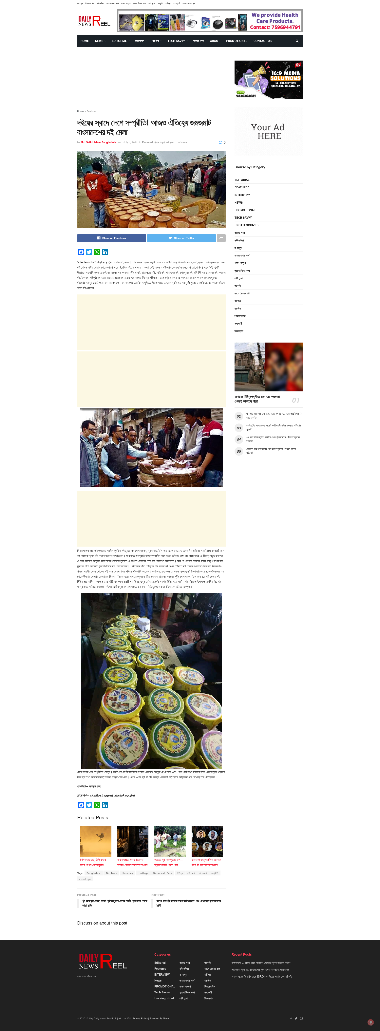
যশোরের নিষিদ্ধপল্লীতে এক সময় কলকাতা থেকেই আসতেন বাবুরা (257, 399)
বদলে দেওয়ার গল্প (188, 3)
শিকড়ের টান (89, 3)
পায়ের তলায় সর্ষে (242, 255)
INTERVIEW (242, 195)
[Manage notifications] (371, 1022)
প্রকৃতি (160, 3)
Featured (92, 111)
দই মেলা (191, 873)
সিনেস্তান (139, 41)
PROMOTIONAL (236, 41)
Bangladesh (94, 873)
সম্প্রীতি (214, 873)
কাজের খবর (198, 41)
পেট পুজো (151, 3)
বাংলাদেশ (203, 873)
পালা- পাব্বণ (126, 3)
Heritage (143, 873)
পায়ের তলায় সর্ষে (112, 3)
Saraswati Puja (162, 873)
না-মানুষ (80, 3)
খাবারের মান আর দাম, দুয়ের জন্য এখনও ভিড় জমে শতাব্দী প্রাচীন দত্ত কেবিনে (274, 416)
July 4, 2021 (130, 142)
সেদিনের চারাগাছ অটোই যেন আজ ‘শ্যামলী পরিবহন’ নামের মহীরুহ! (271, 451)
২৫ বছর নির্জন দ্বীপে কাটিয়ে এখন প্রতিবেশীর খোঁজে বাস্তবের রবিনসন (273, 439)
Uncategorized (246, 225)
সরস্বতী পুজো (85, 879)
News (99, 41)
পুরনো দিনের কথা (139, 3)
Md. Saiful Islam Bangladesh (98, 142)
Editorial (119, 41)
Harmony (127, 873)
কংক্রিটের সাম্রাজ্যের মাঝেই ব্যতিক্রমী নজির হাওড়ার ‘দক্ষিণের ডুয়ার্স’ (273, 427)
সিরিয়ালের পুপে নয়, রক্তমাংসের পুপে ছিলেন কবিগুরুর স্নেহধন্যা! (260, 970)
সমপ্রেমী (176, 3)
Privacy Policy (140, 1018)
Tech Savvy (176, 41)
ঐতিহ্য (180, 873)
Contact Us (263, 41)
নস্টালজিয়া (100, 3)
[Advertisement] (151, 81)
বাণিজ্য (168, 3)
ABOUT (215, 41)
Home (85, 41)
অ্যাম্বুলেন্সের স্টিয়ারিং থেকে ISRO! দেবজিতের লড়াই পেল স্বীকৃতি (262, 976)
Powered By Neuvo (159, 1018)
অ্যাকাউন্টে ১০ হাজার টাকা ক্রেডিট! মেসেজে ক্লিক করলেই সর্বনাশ (261, 963)
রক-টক (156, 41)
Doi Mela (111, 873)
